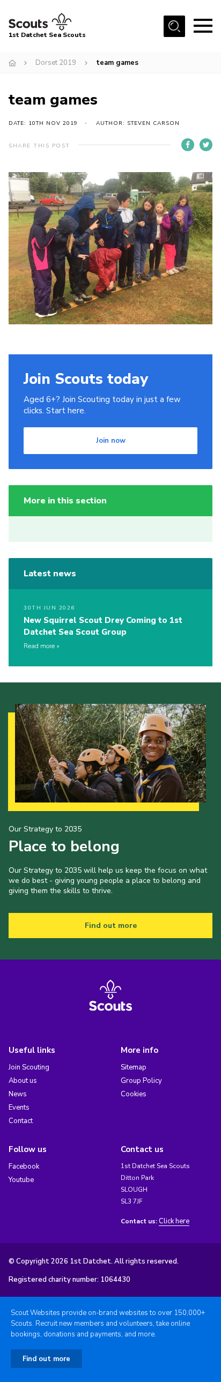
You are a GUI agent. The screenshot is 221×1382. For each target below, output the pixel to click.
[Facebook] (187, 144)
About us (23, 1081)
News (18, 1094)
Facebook (24, 1166)
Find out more (111, 925)
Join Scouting (29, 1067)
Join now (111, 440)
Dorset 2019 (55, 63)
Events (19, 1107)
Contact (21, 1121)
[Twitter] (206, 144)
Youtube (21, 1180)
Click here (174, 1221)
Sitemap (133, 1067)
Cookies (133, 1094)
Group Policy (141, 1081)
